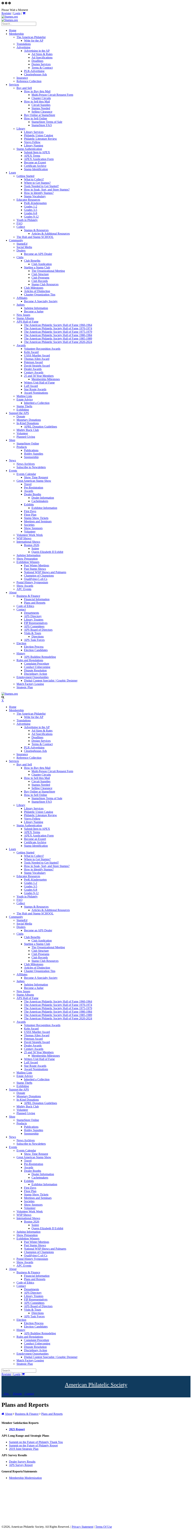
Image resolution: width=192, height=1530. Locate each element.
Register (6, 13)
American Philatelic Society (96, 1385)
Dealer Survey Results (22, 1461)
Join (6, 1393)
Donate (17, 1393)
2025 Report (17, 1429)
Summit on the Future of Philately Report (33, 1445)
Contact (29, 1393)
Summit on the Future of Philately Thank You (36, 1442)
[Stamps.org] (10, 16)
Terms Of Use (103, 1526)
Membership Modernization (25, 1477)
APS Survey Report (21, 1465)
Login (16, 13)
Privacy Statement (82, 1526)
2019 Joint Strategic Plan (23, 1448)
